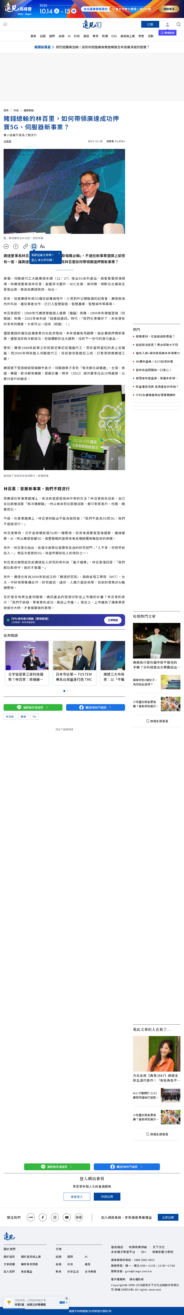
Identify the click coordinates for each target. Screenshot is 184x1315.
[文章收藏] (34, 246)
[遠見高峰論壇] (18, 9)
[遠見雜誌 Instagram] (55, 1217)
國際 (52, 36)
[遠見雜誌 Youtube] (67, 1217)
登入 (34, 260)
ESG (114, 36)
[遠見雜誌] (92, 24)
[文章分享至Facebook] (15, 246)
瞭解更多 (169, 9)
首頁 (6, 110)
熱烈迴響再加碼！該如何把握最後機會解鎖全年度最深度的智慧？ (103, 47)
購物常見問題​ (29, 1264)
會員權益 (26, 1271)
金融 (61, 36)
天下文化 (159, 1247)
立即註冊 (168, 1217)
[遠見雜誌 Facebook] (43, 1217)
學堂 (141, 36)
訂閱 (150, 24)
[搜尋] (178, 24)
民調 (105, 36)
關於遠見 (9, 1256)
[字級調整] (42, 246)
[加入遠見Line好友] (31, 1217)
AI (69, 36)
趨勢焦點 (29, 110)
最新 (33, 36)
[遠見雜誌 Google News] (79, 1217)
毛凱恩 (8, 141)
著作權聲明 (118, 1279)
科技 (77, 36)
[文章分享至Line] (6, 246)
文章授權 (9, 1264)
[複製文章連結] (25, 246)
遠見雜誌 (117, 1247)
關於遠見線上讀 (31, 1256)
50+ (143, 1252)
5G (34, 716)
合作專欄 (90, 1271)
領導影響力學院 (162, 1252)
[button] (120, 657)
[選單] (5, 24)
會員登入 (77, 1196)
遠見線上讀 (127, 36)
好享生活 (73, 1271)
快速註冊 (107, 1196)
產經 (86, 36)
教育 (95, 36)
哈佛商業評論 (138, 1247)
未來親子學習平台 (123, 1252)
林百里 (10, 716)
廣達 (23, 716)
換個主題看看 (159, 721)
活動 (150, 36)
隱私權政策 (137, 1279)
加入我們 (9, 1271)
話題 (43, 36)
